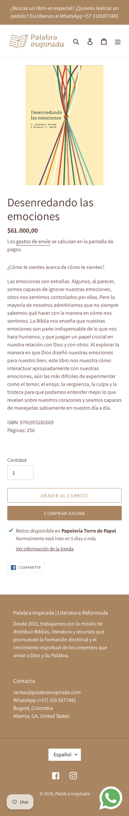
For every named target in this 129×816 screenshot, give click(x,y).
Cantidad (16, 460)
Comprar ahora (64, 513)
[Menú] (118, 41)
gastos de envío (33, 241)
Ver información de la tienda (45, 548)
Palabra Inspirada (72, 794)
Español (62, 754)
